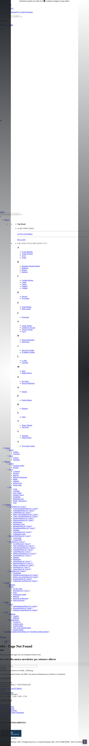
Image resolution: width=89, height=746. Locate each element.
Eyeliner (16, 473)
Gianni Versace (27, 326)
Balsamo (16, 596)
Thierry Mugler (27, 425)
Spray (15, 593)
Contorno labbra (18, 466)
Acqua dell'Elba (27, 252)
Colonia (15, 452)
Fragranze (16, 454)
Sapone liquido (18, 630)
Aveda (24, 258)
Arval (24, 256)
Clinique (25, 286)
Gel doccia (16, 622)
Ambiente (12, 614)
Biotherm (25, 268)
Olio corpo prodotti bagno (22, 628)
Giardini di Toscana (28, 328)
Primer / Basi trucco (20, 501)
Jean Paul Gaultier (28, 350)
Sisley (24, 417)
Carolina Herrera (27, 280)
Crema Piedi (17, 540)
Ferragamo (25, 317)
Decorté (24, 296)
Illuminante (17, 559)
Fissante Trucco (18, 495)
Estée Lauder (26, 309)
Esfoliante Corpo (19, 524)
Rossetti (15, 467)
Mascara (16, 475)
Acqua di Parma (27, 254)
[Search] (21, 16)
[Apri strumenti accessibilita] (84, 741)
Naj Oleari (25, 381)
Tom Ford (25, 427)
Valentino (25, 436)
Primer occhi (17, 483)
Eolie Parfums (26, 307)
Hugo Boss (25, 342)
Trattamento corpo (19, 534)
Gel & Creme (17, 589)
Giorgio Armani (27, 330)
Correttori (16, 491)
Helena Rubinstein (28, 340)
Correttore (16, 471)
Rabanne (25, 408)
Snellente (16, 530)
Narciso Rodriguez (28, 383)
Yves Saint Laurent (28, 446)
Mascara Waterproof (20, 477)
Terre (15, 503)
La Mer (24, 361)
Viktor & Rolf (26, 438)
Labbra (11, 464)
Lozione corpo (18, 624)
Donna (11, 450)
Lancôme (25, 363)
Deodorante (17, 573)
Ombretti (16, 481)
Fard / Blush (17, 493)
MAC (24, 371)
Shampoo (12, 585)
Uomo (11, 456)
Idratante (16, 557)
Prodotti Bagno (14, 620)
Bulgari (24, 270)
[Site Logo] (16, 12)
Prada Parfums (27, 400)
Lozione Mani (18, 626)
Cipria (15, 489)
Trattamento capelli (19, 594)
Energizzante (17, 522)
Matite (15, 479)
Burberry (25, 272)
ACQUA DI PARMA (25, 234)
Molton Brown (27, 373)
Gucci (24, 331)
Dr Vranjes (25, 298)
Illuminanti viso (18, 499)
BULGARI (21, 240)
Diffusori (16, 618)
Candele (16, 616)
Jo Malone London (28, 352)
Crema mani (17, 538)
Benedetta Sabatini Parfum (31, 266)
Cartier (24, 282)
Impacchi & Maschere (20, 598)
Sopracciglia (17, 485)
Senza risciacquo (19, 600)
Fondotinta (16, 497)
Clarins (24, 284)
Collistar (24, 288)
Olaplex (24, 392)
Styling (11, 587)
